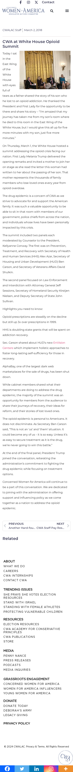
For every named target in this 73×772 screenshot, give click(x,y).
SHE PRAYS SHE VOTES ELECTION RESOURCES (29, 596)
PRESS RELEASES (17, 660)
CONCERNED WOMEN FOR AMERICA (31, 684)
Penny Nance (14, 655)
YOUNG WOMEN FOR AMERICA (26, 693)
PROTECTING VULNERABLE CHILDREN (33, 611)
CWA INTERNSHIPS (18, 575)
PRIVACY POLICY (16, 723)
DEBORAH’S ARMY (17, 710)
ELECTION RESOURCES (21, 624)
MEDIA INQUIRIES (17, 669)
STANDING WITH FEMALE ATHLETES (31, 607)
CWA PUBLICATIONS (19, 636)
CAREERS (10, 571)
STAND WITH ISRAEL (19, 602)
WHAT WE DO (14, 566)
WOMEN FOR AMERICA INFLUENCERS (32, 688)
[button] (67, 10)
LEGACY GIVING (15, 715)
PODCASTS (12, 665)
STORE (8, 641)
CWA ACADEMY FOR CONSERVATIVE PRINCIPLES (31, 630)
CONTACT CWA (15, 580)
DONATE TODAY (15, 706)
